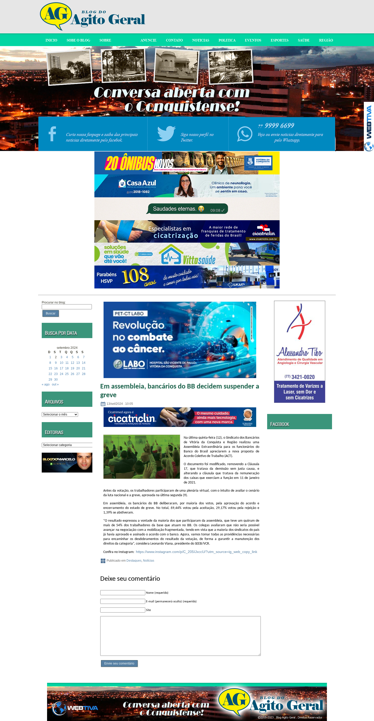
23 (56, 374)
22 (50, 374)
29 (50, 379)
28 (83, 374)
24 (61, 374)
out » (55, 384)
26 (72, 374)
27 (78, 374)
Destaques (133, 560)
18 (67, 368)
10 (61, 363)
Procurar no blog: (54, 302)
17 (61, 368)
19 (72, 368)
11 (67, 363)
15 (50, 368)
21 (83, 368)
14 (83, 363)
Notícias (148, 560)
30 (56, 379)
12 (72, 363)
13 (78, 363)
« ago (46, 384)
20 (78, 368)
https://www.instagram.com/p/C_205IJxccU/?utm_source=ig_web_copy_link (196, 552)
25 (67, 374)
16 (56, 368)
